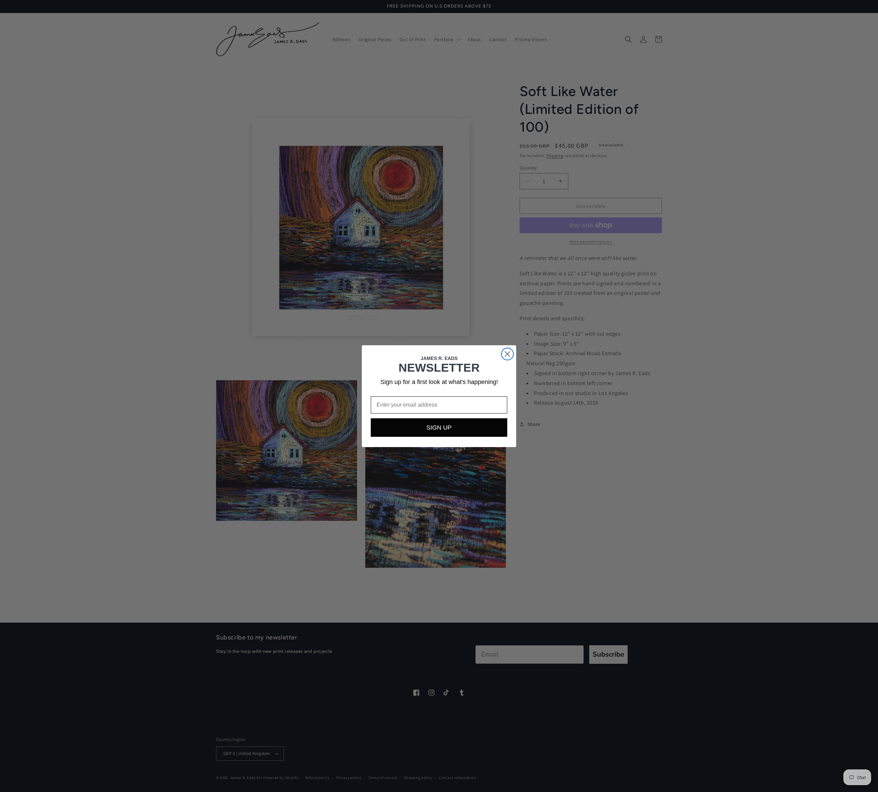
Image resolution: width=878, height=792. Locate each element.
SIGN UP (439, 427)
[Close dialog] (507, 354)
